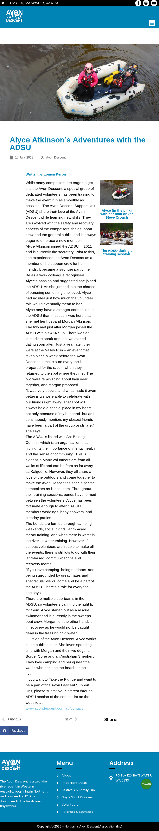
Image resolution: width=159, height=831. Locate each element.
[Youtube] (154, 3)
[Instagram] (146, 3)
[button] (152, 23)
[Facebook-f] (138, 3)
